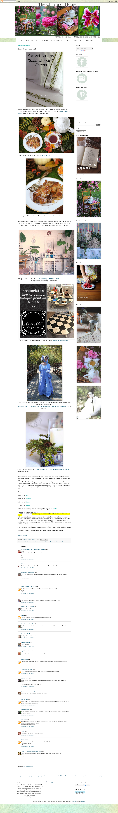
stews (17, 778)
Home (20, 40)
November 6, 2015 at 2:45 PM (27, 726)
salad (95, 776)
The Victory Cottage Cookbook (52, 40)
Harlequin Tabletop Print (60, 340)
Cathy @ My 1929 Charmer (27, 606)
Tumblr (55, 509)
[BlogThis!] (42, 540)
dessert (33, 541)
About (68, 40)
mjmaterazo (24, 719)
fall (37, 541)
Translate (87, 50)
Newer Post (20, 764)
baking (22, 541)
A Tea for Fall (46, 155)
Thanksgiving (29, 776)
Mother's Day (18, 776)
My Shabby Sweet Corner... (49, 278)
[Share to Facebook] (45, 540)
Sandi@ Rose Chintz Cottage (27, 572)
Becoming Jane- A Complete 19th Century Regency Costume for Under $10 (42, 406)
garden (75, 776)
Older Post (68, 764)
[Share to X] (44, 540)
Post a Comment (23, 761)
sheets (57, 541)
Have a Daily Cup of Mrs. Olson (28, 586)
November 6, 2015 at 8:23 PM (27, 735)
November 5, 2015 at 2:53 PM (27, 582)
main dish (89, 776)
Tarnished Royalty (25, 598)
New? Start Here (31, 40)
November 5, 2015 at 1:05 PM (27, 559)
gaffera (74, 801)
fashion (63, 776)
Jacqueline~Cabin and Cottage (28, 691)
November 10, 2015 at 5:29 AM (28, 758)
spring (100, 776)
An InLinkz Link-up (22, 535)
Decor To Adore (24, 678)
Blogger (83, 801)
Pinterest (27, 502)
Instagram (27, 505)
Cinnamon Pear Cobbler (53, 216)
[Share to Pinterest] (47, 540)
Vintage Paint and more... (27, 669)
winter (26, 778)
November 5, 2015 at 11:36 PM (27, 665)
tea (62, 541)
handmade (79, 776)
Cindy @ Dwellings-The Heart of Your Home (31, 751)
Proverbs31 (23, 776)
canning (37, 776)
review (54, 541)
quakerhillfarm (24, 659)
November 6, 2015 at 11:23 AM (28, 705)
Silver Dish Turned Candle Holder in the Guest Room (52, 469)
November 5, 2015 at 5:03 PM (27, 629)
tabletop (60, 541)
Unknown (23, 739)
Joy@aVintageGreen (25, 651)
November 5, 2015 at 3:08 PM (27, 602)
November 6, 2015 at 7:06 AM (27, 673)
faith (58, 776)
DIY (35, 541)
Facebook (28, 498)
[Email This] (41, 540)
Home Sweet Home (49, 541)
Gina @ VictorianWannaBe (27, 623)
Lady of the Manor (25, 642)
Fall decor (41, 541)
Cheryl (22, 731)
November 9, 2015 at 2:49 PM (27, 746)
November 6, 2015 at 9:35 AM (27, 695)
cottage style (26, 541)
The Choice (78, 40)
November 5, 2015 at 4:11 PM (27, 610)
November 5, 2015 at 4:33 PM (27, 619)
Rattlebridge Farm (25, 709)
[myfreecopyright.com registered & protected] (55, 782)
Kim (22, 563)
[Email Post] (38, 539)
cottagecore (48, 776)
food (44, 541)
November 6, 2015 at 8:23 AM (27, 686)
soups (97, 776)
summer (20, 778)
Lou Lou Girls (24, 699)
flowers (67, 776)
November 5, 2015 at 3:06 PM (27, 593)
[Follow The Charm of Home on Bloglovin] (82, 785)
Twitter (27, 495)
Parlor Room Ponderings (26, 633)
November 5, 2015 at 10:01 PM (27, 646)
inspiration (84, 776)
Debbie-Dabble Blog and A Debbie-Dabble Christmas (33, 549)
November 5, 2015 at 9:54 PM (27, 637)
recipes (92, 776)
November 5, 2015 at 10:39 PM (27, 655)
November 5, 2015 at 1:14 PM (27, 567)
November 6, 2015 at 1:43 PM (27, 715)
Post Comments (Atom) (28, 766)
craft (30, 541)
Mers (22, 615)
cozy (52, 776)
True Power (89, 40)
